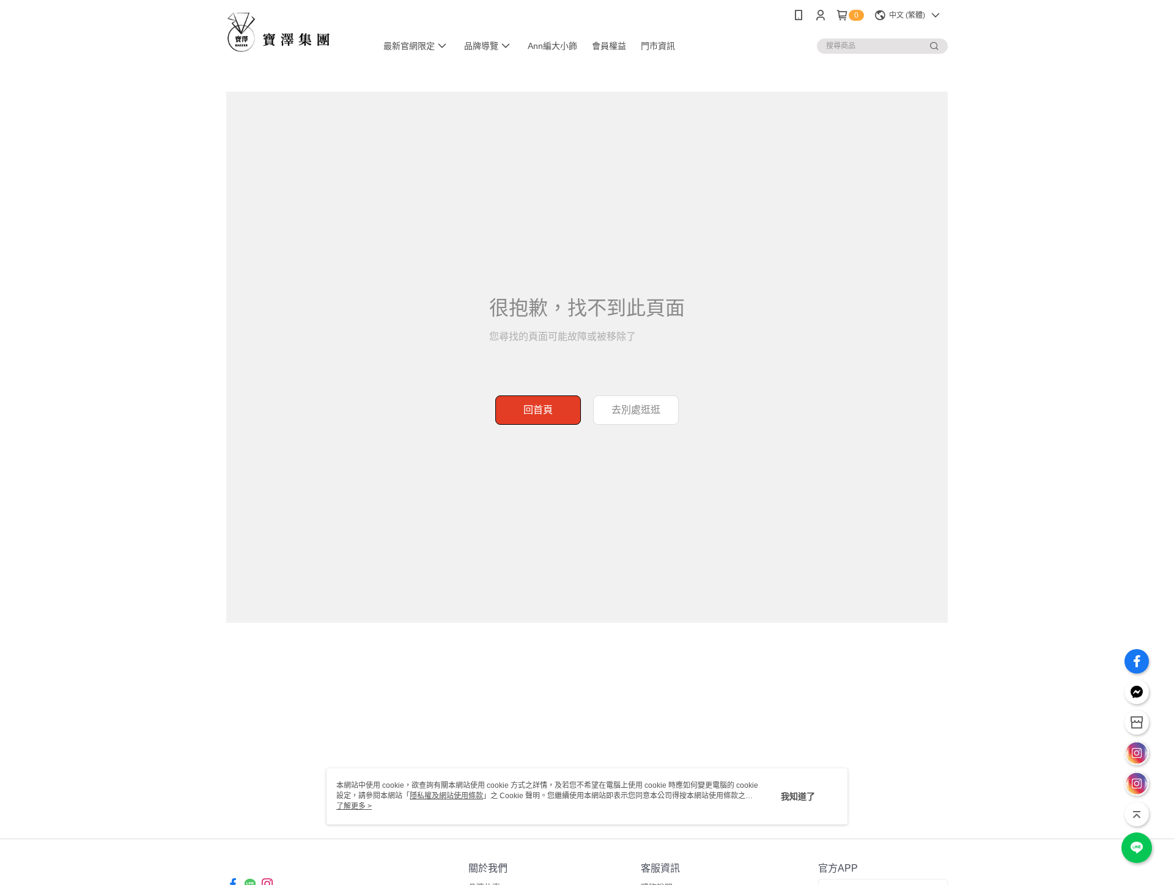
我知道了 (798, 796)
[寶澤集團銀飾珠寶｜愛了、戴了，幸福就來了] (294, 32)
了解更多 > (354, 806)
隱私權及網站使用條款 (446, 795)
